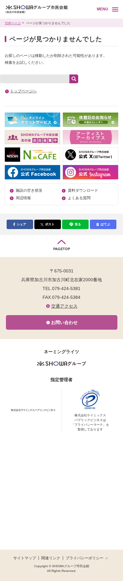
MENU (102, 9)
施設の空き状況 (29, 190)
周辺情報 (23, 198)
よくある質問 (79, 198)
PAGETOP (61, 249)
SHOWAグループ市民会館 (45, 9)
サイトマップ (24, 558)
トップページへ (23, 91)
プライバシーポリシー (84, 558)
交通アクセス (64, 306)
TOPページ (13, 23)
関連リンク (50, 558)
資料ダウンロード (83, 190)
